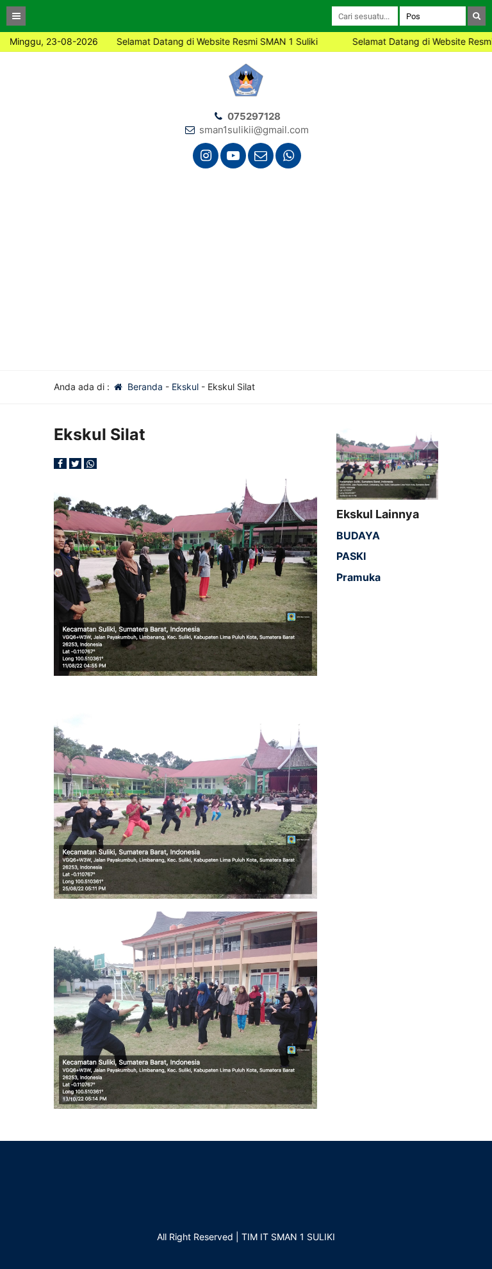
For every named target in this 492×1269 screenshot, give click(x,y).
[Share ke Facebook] (61, 463)
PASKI (351, 556)
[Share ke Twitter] (77, 463)
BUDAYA (358, 535)
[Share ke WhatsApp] (90, 463)
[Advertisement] (246, 274)
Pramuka (358, 577)
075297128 (254, 116)
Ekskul (185, 386)
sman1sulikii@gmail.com (254, 130)
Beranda (144, 386)
